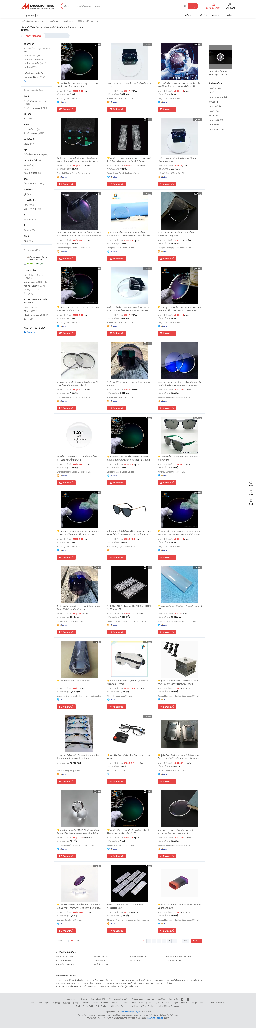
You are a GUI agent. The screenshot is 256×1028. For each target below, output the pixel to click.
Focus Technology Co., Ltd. (130, 1012)
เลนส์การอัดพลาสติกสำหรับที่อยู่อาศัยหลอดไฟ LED (180, 607)
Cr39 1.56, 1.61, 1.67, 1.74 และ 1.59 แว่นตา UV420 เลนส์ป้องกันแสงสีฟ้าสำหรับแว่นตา (78, 533)
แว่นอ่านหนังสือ (35, 63)
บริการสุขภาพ (32, 208)
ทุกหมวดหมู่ (30, 15)
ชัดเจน (30, 219)
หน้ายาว (29, 169)
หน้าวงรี (29, 165)
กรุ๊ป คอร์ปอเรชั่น (35, 285)
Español (95, 1002)
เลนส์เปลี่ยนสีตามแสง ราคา (178, 956)
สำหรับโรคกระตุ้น (35, 108)
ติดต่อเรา (30, 332)
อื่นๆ (26, 81)
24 (65, 940)
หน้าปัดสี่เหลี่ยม (32, 172)
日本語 (76, 1002)
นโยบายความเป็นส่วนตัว (118, 999)
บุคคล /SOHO (32, 289)
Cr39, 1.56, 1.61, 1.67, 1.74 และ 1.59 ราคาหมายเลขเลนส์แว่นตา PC (78, 309)
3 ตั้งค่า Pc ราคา (173, 960)
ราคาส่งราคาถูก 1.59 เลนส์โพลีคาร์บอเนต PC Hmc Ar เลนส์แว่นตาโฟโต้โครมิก (77, 383)
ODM (30, 307)
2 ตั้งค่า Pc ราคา (136, 960)
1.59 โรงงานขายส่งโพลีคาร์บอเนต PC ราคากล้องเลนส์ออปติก (178, 159)
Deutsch (104, 1002)
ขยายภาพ (213, 115)
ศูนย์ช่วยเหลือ (72, 999)
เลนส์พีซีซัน (214, 124)
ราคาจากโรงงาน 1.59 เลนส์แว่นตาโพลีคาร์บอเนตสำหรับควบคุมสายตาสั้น (175, 831)
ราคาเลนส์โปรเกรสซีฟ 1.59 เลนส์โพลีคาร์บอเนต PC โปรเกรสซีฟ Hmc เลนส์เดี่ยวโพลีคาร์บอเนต (128, 234)
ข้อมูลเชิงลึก (173, 999)
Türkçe (194, 1002)
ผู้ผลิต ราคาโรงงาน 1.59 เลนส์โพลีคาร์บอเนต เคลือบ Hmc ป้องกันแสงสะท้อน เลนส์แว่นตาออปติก (78, 159)
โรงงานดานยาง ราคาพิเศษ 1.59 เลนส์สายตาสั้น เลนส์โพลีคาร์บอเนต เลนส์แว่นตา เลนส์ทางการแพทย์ (179, 383)
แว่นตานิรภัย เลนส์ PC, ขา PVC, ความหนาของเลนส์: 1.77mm (127, 682)
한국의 (148, 1002)
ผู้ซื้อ (187, 15)
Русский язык (137, 1002)
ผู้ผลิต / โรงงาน (35, 281)
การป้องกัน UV (33, 129)
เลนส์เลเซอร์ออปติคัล (218, 97)
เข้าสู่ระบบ (230, 7)
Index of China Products (145, 1006)
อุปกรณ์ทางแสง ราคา (66, 964)
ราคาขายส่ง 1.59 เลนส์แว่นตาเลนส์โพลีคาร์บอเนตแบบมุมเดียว (176, 234)
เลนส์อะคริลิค (215, 106)
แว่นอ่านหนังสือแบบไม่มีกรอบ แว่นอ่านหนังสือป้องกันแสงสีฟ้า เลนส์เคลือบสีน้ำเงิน (78, 757)
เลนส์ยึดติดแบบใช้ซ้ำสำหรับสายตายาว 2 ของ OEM (129, 757)
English (47, 1002)
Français (85, 1002)
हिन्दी (176, 1002)
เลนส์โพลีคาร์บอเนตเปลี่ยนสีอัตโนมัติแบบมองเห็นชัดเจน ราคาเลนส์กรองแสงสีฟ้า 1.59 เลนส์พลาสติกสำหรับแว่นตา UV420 (79, 906)
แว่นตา (31, 67)
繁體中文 (66, 1002)
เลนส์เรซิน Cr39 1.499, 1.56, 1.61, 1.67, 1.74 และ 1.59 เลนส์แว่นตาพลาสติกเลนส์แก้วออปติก (179, 533)
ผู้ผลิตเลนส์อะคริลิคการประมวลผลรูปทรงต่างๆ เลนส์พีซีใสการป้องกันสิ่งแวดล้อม (178, 682)
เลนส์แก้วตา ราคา (101, 964)
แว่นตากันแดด (99, 960)
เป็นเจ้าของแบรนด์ (36, 315)
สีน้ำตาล (29, 230)
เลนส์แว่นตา (34, 55)
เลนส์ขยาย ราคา (100, 956)
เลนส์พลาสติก (215, 88)
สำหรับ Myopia (34, 133)
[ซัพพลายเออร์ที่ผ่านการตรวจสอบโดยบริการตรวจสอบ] (37, 258)
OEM (30, 311)
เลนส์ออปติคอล (35, 77)
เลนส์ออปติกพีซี (216, 120)
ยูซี (27, 194)
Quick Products (102, 1006)
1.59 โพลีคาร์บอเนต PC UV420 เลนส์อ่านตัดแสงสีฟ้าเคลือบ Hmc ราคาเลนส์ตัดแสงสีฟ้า (179, 85)
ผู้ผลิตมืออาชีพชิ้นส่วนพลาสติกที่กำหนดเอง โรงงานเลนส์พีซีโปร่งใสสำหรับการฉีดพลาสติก (179, 757)
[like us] (182, 999)
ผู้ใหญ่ (29, 143)
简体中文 (56, 1002)
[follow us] (188, 999)
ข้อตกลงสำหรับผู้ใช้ (97, 999)
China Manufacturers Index (122, 1006)
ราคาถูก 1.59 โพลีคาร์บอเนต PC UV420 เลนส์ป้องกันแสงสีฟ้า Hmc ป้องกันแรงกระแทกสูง (180, 309)
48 (78, 940)
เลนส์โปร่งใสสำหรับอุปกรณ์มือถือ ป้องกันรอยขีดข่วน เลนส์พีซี (179, 906)
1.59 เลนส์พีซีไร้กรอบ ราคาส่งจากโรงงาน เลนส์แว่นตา (128, 383)
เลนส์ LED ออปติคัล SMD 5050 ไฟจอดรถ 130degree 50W (125, 906)
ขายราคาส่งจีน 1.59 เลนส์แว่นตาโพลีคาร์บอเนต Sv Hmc (129, 85)
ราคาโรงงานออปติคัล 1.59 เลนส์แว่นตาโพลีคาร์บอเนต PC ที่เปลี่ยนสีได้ (77, 458)
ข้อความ (84, 999)
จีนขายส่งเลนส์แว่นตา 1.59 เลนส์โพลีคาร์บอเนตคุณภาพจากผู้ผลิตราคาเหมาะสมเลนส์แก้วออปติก (79, 234)
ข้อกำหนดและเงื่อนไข (155, 1018)
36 (72, 941)
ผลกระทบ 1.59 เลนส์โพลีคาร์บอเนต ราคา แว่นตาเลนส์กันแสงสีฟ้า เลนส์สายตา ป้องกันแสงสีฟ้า (129, 458)
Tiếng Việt (204, 1002)
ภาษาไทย (184, 1002)
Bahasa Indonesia (218, 1002)
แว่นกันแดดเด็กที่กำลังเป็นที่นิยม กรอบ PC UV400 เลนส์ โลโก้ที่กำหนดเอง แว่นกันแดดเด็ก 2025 (129, 533)
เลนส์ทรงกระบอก (216, 129)
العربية (156, 1002)
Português (115, 1002)
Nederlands (166, 1002)
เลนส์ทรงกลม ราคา (138, 956)
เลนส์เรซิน (214, 110)
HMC (29, 204)
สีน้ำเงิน (29, 240)
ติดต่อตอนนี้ (68, 109)
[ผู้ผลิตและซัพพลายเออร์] (37, 6)
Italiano (125, 1002)
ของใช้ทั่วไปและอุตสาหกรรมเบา (37, 50)
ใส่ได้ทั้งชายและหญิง (36, 154)
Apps (214, 15)
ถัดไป (195, 940)
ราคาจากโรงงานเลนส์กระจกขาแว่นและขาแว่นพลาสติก (179, 458)
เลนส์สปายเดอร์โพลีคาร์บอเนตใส (75, 680)
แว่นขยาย (213, 101)
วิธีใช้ (202, 15)
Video (98, 44)
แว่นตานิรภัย (34, 59)
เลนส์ (211, 92)
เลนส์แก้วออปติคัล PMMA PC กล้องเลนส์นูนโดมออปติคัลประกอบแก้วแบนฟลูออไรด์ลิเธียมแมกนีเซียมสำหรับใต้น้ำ (78, 832)
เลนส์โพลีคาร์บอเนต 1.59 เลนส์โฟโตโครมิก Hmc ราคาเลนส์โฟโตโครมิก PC (128, 831)
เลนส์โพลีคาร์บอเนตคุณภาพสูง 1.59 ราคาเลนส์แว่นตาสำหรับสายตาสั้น (77, 85)
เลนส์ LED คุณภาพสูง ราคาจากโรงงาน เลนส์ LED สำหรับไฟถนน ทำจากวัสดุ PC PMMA (129, 159)
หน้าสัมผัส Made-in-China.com (142, 999)
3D (28, 118)
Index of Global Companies (169, 1006)
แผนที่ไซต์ (161, 999)
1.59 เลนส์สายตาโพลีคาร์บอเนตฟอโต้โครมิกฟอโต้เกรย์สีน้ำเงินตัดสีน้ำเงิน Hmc (78, 607)
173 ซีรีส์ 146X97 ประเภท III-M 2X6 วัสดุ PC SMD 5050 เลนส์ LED (129, 607)
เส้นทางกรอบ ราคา (64, 956)
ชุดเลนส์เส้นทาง (63, 960)
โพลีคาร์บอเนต (34, 183)
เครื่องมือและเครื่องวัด (34, 73)
